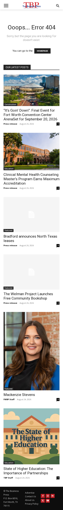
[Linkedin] (53, 496)
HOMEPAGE (42, 51)
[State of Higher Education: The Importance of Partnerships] (31, 436)
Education (9, 168)
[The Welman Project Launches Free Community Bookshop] (31, 271)
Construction (10, 104)
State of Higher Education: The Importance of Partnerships (28, 471)
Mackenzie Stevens (19, 395)
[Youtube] (48, 501)
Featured (8, 230)
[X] (43, 501)
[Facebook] (43, 496)
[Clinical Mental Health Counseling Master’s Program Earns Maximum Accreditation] (31, 151)
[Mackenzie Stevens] (31, 351)
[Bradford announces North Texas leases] (31, 214)
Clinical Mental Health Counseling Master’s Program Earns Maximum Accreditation (31, 179)
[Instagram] (48, 496)
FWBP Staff (9, 399)
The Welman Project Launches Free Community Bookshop (28, 296)
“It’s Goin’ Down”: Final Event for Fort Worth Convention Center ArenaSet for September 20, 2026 (30, 114)
